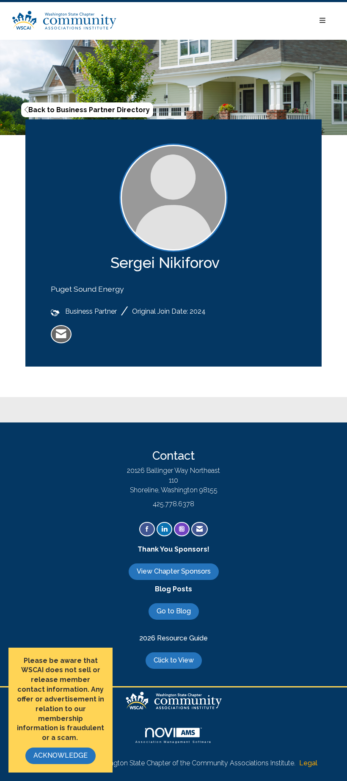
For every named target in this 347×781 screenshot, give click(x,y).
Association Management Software (173, 741)
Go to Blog (174, 611)
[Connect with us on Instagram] (182, 529)
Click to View (174, 660)
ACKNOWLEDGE (60, 755)
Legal (308, 763)
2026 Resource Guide (173, 638)
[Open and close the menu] (226, 21)
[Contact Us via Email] (199, 529)
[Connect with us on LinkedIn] (164, 529)
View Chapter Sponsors (174, 571)
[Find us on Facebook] (147, 529)
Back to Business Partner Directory (89, 110)
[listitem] (61, 334)
